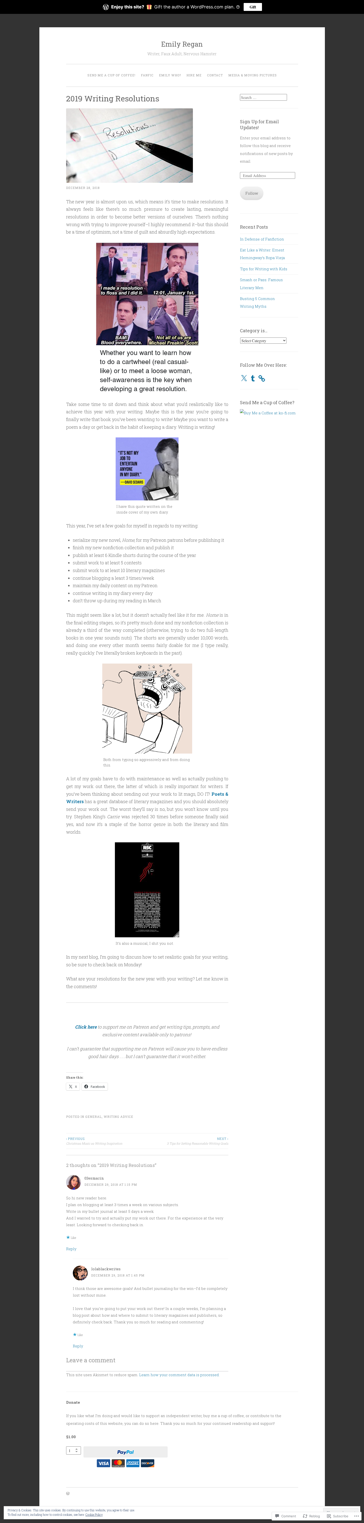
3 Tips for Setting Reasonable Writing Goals (197, 1141)
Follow (251, 193)
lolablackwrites (106, 1268)
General (93, 1117)
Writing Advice (118, 1117)
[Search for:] (263, 97)
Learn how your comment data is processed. (179, 1374)
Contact (215, 75)
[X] (244, 378)
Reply (71, 1248)
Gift (253, 7)
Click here (86, 1027)
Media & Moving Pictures (252, 75)
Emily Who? (170, 75)
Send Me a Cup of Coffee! (111, 75)
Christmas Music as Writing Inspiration (94, 1141)
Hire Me (194, 75)
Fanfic (147, 75)
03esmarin (94, 1178)
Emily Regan (182, 44)
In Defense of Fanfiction (262, 239)
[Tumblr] (253, 378)
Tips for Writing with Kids (263, 268)
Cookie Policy (94, 1515)
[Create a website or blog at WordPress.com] (68, 1494)
